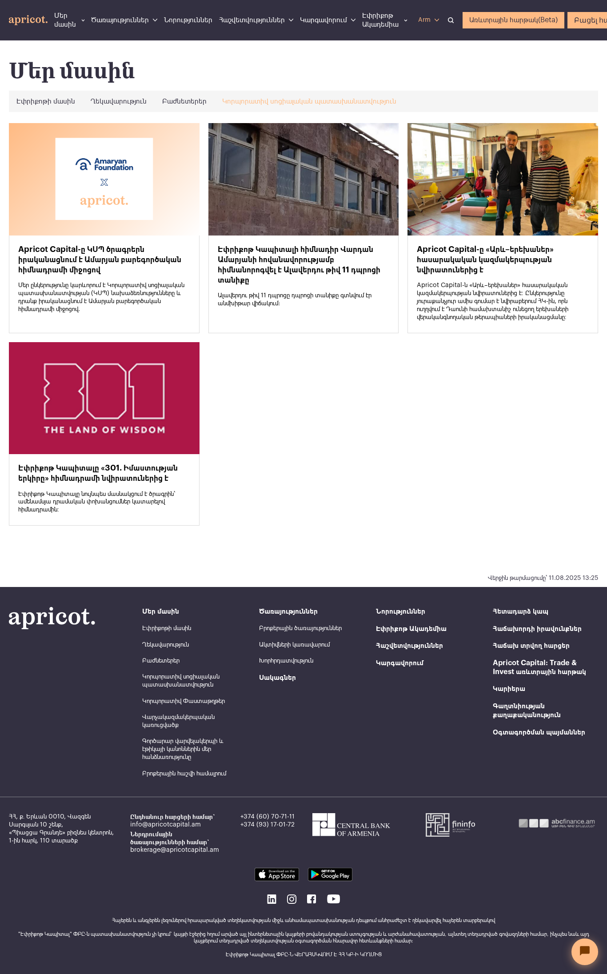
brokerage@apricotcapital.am (174, 850)
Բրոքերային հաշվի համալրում (184, 773)
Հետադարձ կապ (520, 611)
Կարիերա (509, 688)
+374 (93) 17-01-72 (267, 825)
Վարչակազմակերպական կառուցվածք (178, 721)
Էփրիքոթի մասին (45, 101)
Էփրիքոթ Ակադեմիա (380, 20)
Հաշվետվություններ (252, 20)
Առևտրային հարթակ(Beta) (513, 20)
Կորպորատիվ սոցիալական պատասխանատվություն (309, 101)
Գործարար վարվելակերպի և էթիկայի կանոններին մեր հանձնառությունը (183, 749)
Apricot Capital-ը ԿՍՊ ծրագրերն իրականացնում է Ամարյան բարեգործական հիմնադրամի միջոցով (99, 259)
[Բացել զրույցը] (584, 951)
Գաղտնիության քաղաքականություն (527, 711)
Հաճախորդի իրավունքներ (537, 628)
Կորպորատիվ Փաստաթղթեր (183, 701)
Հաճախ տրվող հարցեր (531, 645)
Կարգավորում (323, 20)
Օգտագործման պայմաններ (539, 732)
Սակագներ (277, 677)
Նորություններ (188, 20)
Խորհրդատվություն (286, 661)
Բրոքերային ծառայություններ (300, 628)
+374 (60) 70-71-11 (267, 817)
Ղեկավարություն (119, 101)
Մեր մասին (65, 20)
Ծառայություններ (120, 20)
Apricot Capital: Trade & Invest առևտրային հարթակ (539, 667)
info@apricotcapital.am (165, 825)
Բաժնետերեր (184, 101)
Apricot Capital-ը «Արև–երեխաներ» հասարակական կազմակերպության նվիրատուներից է (485, 259)
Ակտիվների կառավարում (294, 645)
